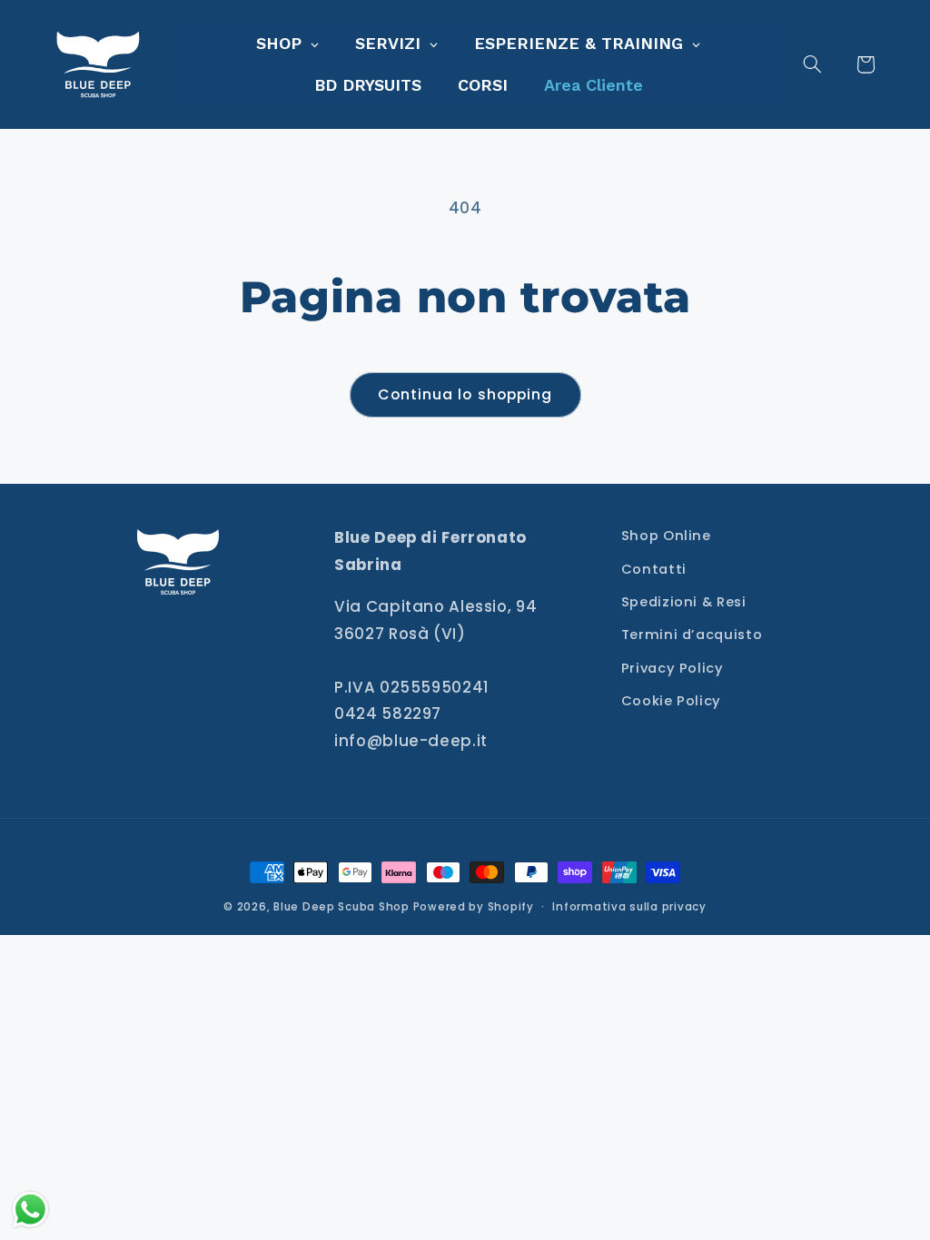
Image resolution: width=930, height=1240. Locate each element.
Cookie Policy (671, 701)
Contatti (654, 569)
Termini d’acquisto (691, 634)
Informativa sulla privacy (629, 907)
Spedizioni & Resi (684, 602)
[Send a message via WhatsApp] (30, 1209)
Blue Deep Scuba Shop (341, 907)
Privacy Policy (672, 668)
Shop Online (666, 536)
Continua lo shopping (465, 394)
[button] (823, 64)
